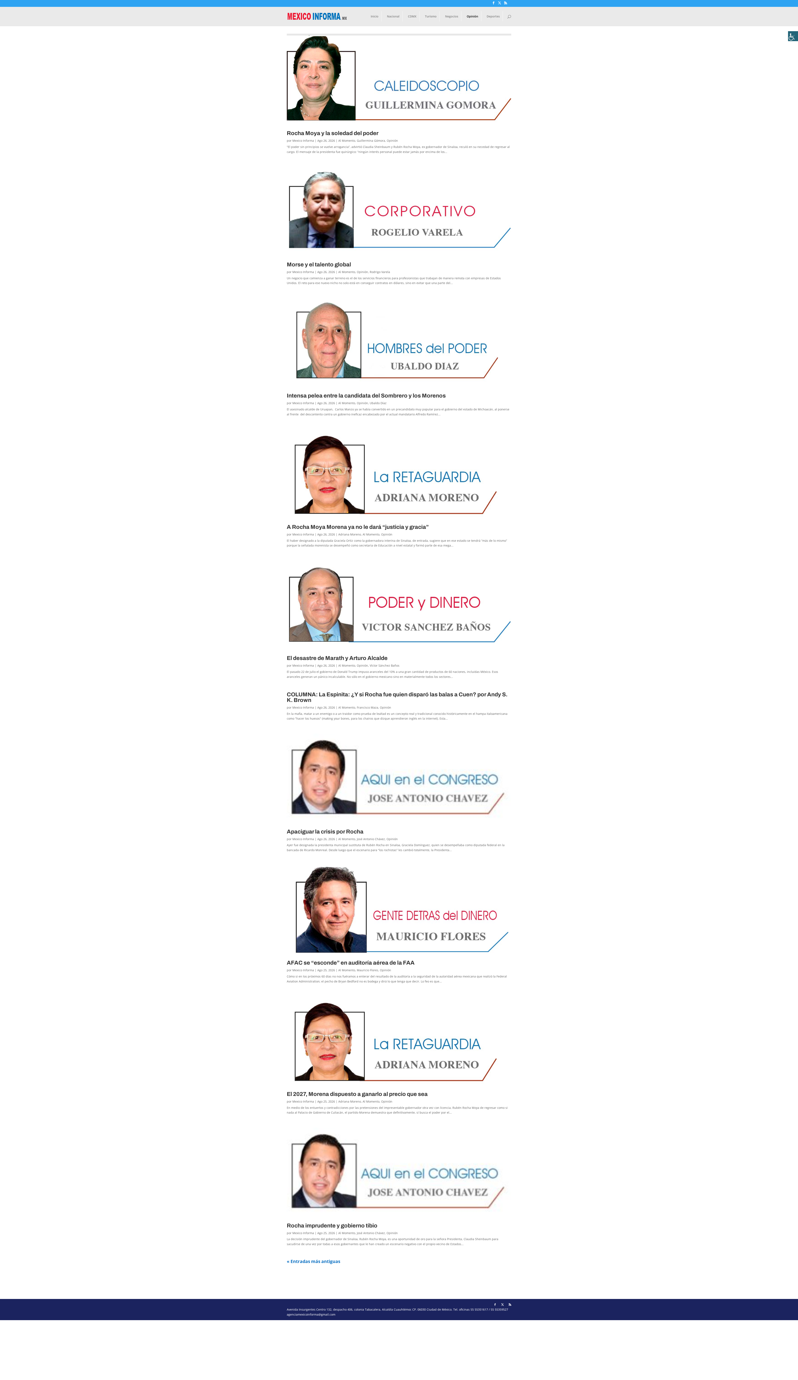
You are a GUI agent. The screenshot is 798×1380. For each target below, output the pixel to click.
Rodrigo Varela (380, 272)
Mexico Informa (303, 141)
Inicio (374, 16)
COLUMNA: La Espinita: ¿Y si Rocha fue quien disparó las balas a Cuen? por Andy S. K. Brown (397, 697)
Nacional (393, 16)
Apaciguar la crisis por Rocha (325, 831)
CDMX (412, 16)
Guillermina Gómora (371, 141)
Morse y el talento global (319, 264)
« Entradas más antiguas (313, 1261)
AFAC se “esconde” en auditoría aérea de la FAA (351, 963)
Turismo (431, 16)
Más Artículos (304, 1281)
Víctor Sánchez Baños (384, 665)
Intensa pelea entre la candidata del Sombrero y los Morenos (366, 396)
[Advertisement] (124, 1349)
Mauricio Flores (367, 970)
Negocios (451, 16)
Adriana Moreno (349, 534)
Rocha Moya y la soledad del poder (332, 133)
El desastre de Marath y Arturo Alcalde (337, 658)
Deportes (493, 16)
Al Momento (346, 141)
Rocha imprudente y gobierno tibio (332, 1225)
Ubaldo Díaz (378, 403)
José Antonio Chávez (371, 839)
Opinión (472, 16)
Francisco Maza (367, 707)
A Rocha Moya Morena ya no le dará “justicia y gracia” (358, 527)
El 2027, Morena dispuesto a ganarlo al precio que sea (357, 1094)
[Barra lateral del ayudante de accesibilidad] (793, 36)
